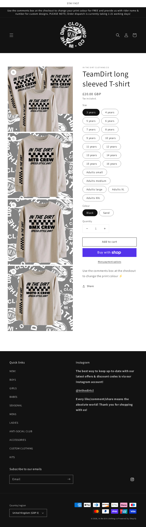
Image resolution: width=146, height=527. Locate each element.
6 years (109, 121)
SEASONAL (16, 405)
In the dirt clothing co (108, 518)
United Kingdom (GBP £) (26, 512)
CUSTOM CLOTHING (21, 448)
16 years (112, 163)
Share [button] (90, 286)
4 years (109, 112)
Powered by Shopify (127, 518)
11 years (91, 146)
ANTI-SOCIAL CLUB (21, 431)
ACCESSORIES (18, 440)
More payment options (109, 261)
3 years (91, 112)
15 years (91, 163)
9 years (91, 138)
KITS (12, 457)
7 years (91, 129)
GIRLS (13, 388)
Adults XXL (93, 198)
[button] (11, 35)
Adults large (94, 189)
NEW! (13, 371)
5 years (91, 121)
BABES (13, 397)
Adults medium (96, 181)
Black (90, 212)
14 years (112, 155)
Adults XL (118, 189)
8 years (109, 129)
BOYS (13, 379)
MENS (13, 414)
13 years (91, 155)
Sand (106, 212)
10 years (110, 138)
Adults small (94, 172)
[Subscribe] (69, 479)
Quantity (87, 221)
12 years (111, 146)
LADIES (14, 422)
